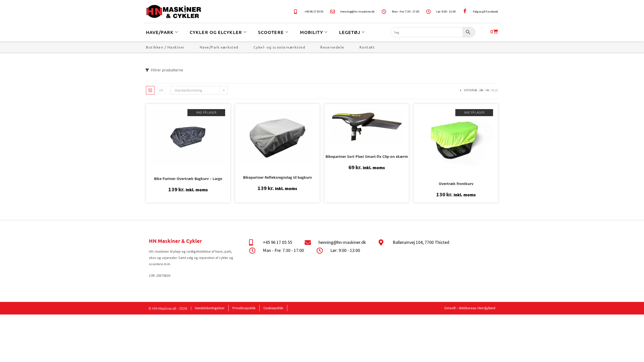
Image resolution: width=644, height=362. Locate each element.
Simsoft (450, 308)
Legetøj (349, 32)
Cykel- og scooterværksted (279, 47)
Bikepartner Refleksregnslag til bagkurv (277, 177)
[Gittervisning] (150, 90)
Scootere (271, 32)
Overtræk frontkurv (456, 183)
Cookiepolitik (273, 308)
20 (481, 90)
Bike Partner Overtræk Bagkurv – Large (188, 178)
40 (487, 90)
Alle (494, 90)
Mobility (311, 32)
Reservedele (332, 47)
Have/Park (160, 32)
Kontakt (367, 47)
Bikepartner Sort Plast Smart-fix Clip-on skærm (367, 156)
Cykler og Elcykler (216, 32)
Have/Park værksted (219, 47)
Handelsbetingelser (210, 308)
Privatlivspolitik (244, 308)
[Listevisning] (161, 90)
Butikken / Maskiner (165, 47)
